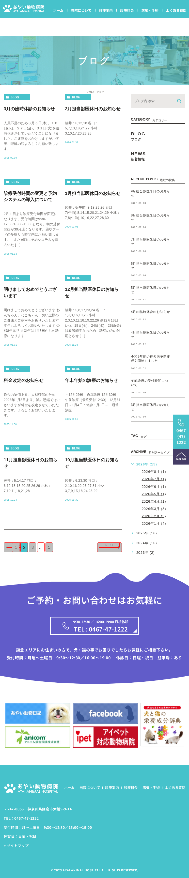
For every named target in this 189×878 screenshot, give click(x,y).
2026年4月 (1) (154, 501)
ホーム (58, 10)
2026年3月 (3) (154, 508)
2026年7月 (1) (154, 479)
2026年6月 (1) (154, 486)
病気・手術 (149, 10)
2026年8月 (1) (154, 472)
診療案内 (106, 10)
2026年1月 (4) (154, 523)
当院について (81, 10)
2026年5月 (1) (154, 494)
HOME (89, 92)
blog (15, 97)
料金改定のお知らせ (24, 380)
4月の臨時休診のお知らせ (150, 312)
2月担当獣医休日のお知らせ (93, 108)
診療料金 (127, 10)
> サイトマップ (16, 845)
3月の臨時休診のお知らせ (29, 108)
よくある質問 (176, 10)
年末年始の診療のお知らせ (91, 380)
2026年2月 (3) (154, 516)
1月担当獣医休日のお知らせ (93, 193)
